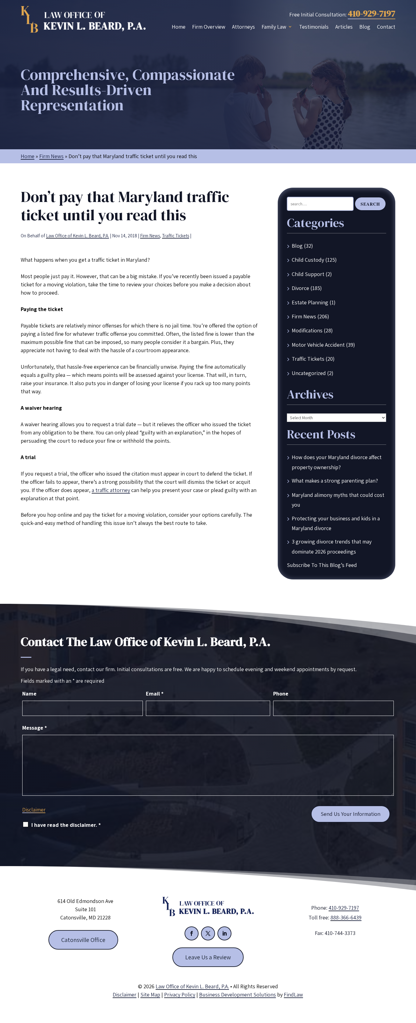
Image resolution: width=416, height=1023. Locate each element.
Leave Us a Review (208, 957)
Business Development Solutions (237, 994)
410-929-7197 (371, 13)
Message (34, 727)
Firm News (150, 236)
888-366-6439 (345, 917)
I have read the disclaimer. (66, 825)
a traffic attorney (111, 490)
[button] (410, 979)
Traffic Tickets (175, 236)
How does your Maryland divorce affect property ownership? (337, 462)
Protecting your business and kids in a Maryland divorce (336, 523)
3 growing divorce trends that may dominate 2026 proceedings (332, 546)
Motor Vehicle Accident (318, 344)
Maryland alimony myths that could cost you (338, 499)
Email (155, 693)
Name (29, 693)
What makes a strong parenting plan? (335, 480)
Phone (280, 693)
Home (178, 26)
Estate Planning (310, 302)
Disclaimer (33, 809)
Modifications (307, 330)
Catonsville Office (83, 940)
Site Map (150, 994)
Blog (364, 26)
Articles (344, 26)
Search (370, 204)
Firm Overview (208, 26)
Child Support (308, 274)
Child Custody (308, 259)
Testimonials (314, 26)
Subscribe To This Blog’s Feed (322, 564)
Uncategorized (309, 373)
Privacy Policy (179, 994)
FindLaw (293, 994)
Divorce (300, 288)
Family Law (274, 26)
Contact (386, 26)
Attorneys (243, 26)
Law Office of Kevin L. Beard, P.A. (77, 236)
